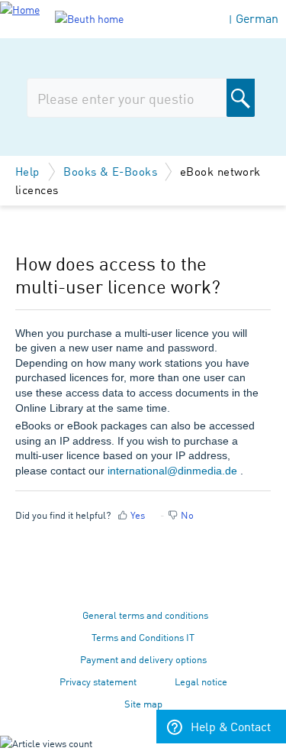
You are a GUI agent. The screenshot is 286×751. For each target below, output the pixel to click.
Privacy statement (98, 681)
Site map (143, 703)
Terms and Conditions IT (143, 637)
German (257, 18)
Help (29, 171)
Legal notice (201, 681)
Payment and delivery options (143, 659)
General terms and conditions (145, 614)
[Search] (241, 98)
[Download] (115, 363)
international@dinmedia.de (172, 471)
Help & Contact (231, 725)
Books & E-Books (110, 171)
